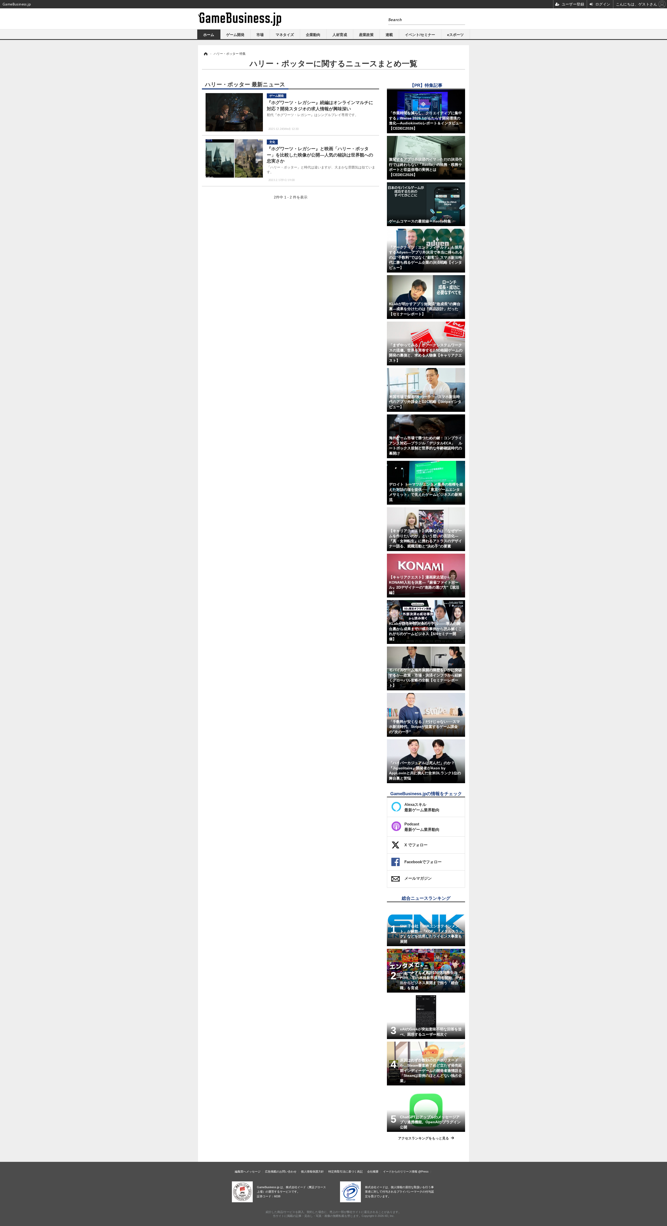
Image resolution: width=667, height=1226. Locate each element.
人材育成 (339, 35)
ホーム (208, 35)
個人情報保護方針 (312, 1171)
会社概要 (373, 1171)
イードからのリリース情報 (400, 1171)
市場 (260, 35)
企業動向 (313, 35)
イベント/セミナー (420, 35)
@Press (423, 1171)
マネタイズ (285, 35)
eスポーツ (455, 35)
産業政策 (366, 35)
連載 (389, 35)
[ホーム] (205, 54)
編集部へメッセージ (248, 1171)
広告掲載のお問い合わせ (281, 1171)
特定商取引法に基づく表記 (345, 1171)
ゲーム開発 (235, 35)
